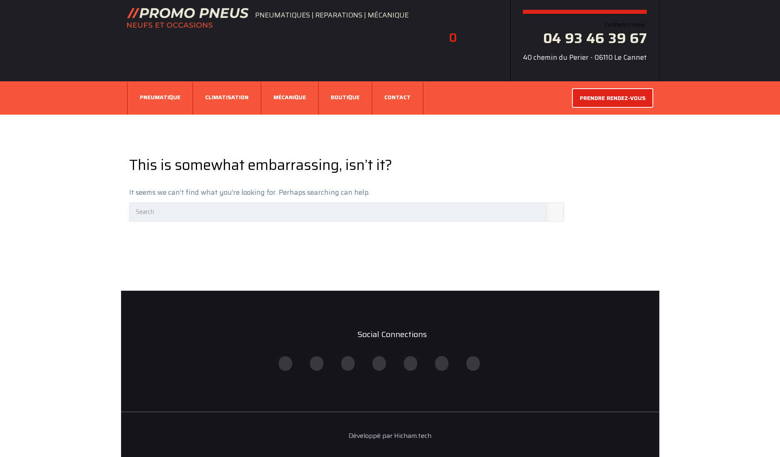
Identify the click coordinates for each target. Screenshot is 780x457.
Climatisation (227, 97)
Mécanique (289, 97)
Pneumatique (160, 97)
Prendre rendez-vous (613, 98)
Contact (397, 97)
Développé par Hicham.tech (390, 436)
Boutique (345, 97)
